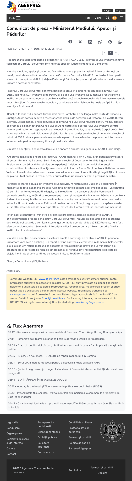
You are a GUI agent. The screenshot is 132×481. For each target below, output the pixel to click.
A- (105, 53)
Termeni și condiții (80, 437)
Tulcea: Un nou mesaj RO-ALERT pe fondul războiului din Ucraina (57, 355)
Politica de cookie (79, 442)
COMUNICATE (21, 48)
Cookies (102, 472)
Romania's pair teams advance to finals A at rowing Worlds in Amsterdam (60, 338)
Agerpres (27, 468)
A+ (116, 53)
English (120, 10)
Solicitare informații (44, 444)
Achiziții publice (47, 437)
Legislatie (12, 422)
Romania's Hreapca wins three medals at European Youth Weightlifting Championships (69, 332)
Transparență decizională (46, 424)
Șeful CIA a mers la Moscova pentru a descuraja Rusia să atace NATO (59, 362)
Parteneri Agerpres (80, 448)
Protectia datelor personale (79, 429)
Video (98, 17)
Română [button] (74, 470)
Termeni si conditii (102, 467)
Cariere (11, 448)
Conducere (13, 427)
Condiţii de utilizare (53, 298)
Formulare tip (46, 452)
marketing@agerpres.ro (90, 302)
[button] (120, 18)
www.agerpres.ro (49, 278)
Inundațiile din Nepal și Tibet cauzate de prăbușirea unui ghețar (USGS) (59, 386)
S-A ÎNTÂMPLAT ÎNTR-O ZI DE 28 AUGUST (43, 379)
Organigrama (14, 433)
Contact (11, 454)
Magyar (107, 10)
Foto (88, 17)
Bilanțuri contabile (49, 431)
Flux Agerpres (28, 326)
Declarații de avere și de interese (18, 440)
